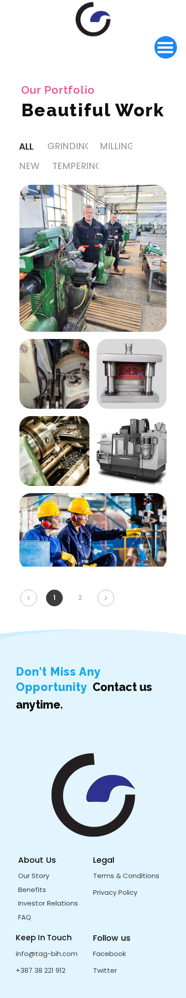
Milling (93, 274)
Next (106, 598)
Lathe (54, 467)
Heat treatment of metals (93, 548)
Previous (28, 598)
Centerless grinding (54, 390)
